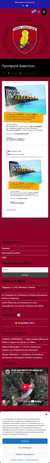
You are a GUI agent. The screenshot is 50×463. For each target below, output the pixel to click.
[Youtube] (27, 6)
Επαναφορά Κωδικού (11, 253)
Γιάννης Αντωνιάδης (17, 154)
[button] (46, 414)
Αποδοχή (25, 441)
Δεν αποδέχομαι (25, 447)
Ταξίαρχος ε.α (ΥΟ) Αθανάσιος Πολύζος (18, 287)
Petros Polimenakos (11, 347)
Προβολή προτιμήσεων (25, 454)
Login (4, 257)
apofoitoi (12, 210)
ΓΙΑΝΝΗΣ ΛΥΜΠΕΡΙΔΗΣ (12, 339)
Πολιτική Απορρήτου (31, 460)
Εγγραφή (6, 248)
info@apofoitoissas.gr (26, 2)
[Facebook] (23, 6)
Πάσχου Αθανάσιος (10, 354)
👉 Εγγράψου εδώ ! (25, 322)
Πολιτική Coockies (17, 460)
